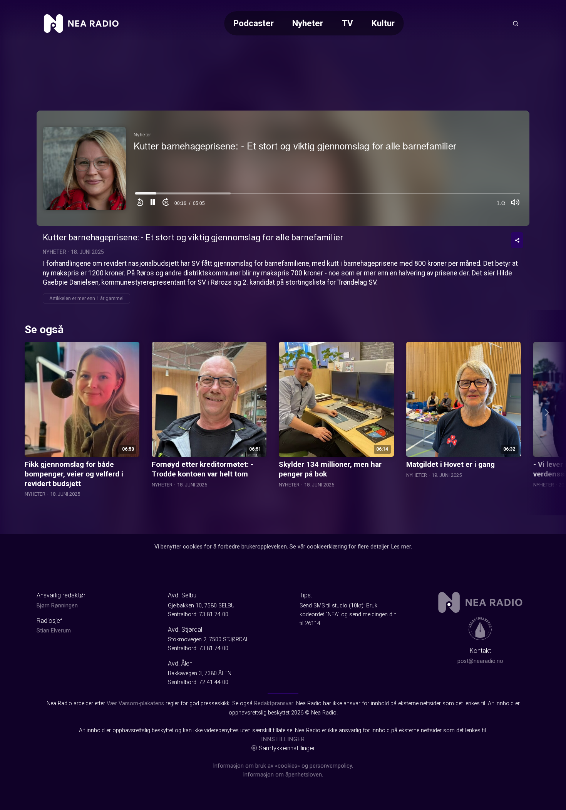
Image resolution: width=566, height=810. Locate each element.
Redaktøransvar (273, 703)
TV (347, 23)
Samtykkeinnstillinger (287, 748)
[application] (283, 168)
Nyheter (307, 23)
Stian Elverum (54, 630)
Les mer (401, 546)
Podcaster (253, 23)
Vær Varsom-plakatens (135, 703)
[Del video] (517, 240)
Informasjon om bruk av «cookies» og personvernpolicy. (283, 766)
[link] (81, 23)
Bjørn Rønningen (57, 605)
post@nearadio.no (480, 661)
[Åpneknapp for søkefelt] (515, 23)
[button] (152, 203)
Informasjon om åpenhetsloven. (283, 774)
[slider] (327, 195)
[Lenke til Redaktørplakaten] (480, 628)
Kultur (383, 23)
